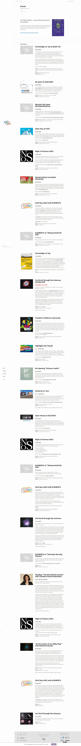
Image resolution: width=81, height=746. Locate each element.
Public (4, 379)
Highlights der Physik (47, 357)
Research (4, 370)
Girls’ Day (39, 216)
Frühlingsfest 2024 (46, 191)
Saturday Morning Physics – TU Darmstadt (51, 563)
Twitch (43, 306)
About (4, 368)
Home (17, 1)
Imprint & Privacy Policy (44, 735)
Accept (54, 744)
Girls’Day (37, 507)
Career (4, 376)
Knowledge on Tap (59, 259)
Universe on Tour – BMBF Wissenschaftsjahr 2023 (53, 402)
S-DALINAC (42, 210)
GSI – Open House (46, 428)
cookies (30, 744)
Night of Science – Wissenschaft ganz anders (52, 454)
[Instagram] (7, 624)
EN (22, 11)
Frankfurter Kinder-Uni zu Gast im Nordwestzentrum (53, 117)
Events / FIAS (45, 139)
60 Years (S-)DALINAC (53, 93)
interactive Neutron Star (56, 112)
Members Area (71, 1)
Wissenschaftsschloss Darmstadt (49, 379)
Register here (37, 221)
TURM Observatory (54, 290)
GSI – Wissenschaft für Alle (48, 241)
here (45, 66)
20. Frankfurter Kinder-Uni (48, 333)
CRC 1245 (45, 300)
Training (4, 373)
